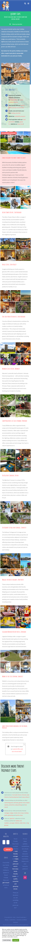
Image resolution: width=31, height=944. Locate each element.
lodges (11, 813)
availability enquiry (19, 116)
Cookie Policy (12, 919)
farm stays (21, 813)
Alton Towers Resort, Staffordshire (11, 212)
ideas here (20, 124)
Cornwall (14, 795)
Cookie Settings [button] (6, 940)
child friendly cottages (15, 853)
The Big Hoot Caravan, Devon (10, 475)
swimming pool (8, 802)
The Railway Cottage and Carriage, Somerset (14, 527)
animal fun (12, 805)
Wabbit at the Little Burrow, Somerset (12, 676)
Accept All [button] (15, 940)
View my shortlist (17, 24)
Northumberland (14, 797)
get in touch (6, 882)
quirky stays (19, 815)
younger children (14, 823)
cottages (6, 813)
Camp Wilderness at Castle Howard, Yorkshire (14, 421)
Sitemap (6, 919)
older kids (22, 823)
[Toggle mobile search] (25, 3)
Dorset (24, 795)
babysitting (18, 805)
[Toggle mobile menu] (28, 3)
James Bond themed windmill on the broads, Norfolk (15, 727)
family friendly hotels (15, 873)
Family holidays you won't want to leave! (14, 157)
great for (12, 818)
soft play (15, 802)
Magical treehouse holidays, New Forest (13, 579)
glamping (10, 815)
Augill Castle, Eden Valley (9, 264)
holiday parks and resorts (15, 863)
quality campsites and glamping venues (15, 884)
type (11, 100)
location (15, 100)
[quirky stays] (15, 142)
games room (22, 802)
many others (25, 797)
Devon (20, 795)
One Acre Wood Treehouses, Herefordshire (13, 316)
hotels (16, 813)
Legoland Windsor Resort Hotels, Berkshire (14, 631)
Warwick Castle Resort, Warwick (11, 368)
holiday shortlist (16, 113)
